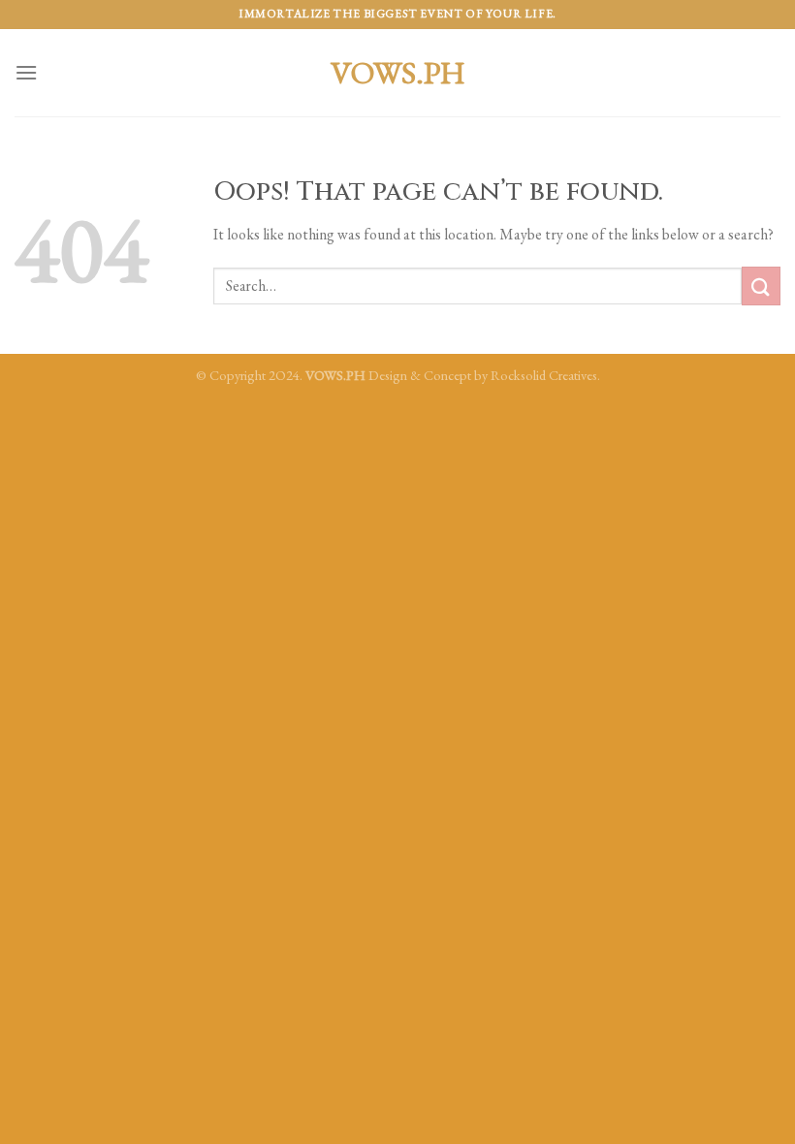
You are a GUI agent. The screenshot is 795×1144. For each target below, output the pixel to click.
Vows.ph (398, 72)
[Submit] (761, 285)
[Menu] (26, 72)
